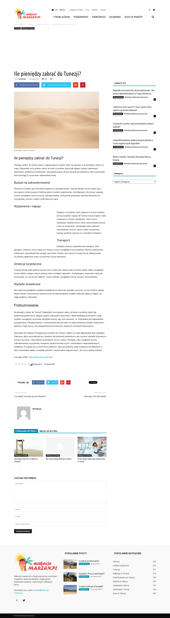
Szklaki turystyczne (121, 565)
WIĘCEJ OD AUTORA (48, 431)
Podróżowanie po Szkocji (124, 577)
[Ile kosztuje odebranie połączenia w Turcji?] (92, 447)
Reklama (95, 10)
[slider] (22, 364)
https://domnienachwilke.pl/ (40, 357)
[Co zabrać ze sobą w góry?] (70, 564)
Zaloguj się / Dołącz (76, 10)
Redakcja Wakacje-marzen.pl (136, 97)
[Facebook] (150, 9)
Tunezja (17, 28)
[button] (153, 17)
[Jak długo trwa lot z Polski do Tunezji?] (28, 447)
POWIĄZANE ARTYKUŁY (26, 431)
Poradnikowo (81, 17)
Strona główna (61, 17)
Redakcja (22, 79)
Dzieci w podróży (134, 17)
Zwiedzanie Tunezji (121, 589)
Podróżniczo (99, 17)
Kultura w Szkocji (120, 581)
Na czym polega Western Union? (58, 459)
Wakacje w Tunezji (28, 28)
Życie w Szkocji (119, 593)
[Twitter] (154, 9)
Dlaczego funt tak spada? (95, 396)
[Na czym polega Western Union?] (60, 447)
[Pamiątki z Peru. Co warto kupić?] (70, 577)
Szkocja (116, 561)
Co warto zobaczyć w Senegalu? (91, 586)
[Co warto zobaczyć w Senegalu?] (70, 589)
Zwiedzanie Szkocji (121, 585)
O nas (87, 10)
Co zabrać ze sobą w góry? (89, 561)
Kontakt (103, 10)
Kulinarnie (115, 17)
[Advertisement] (85, 50)
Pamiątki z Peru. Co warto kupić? (92, 573)
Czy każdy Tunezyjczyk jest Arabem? (30, 396)
